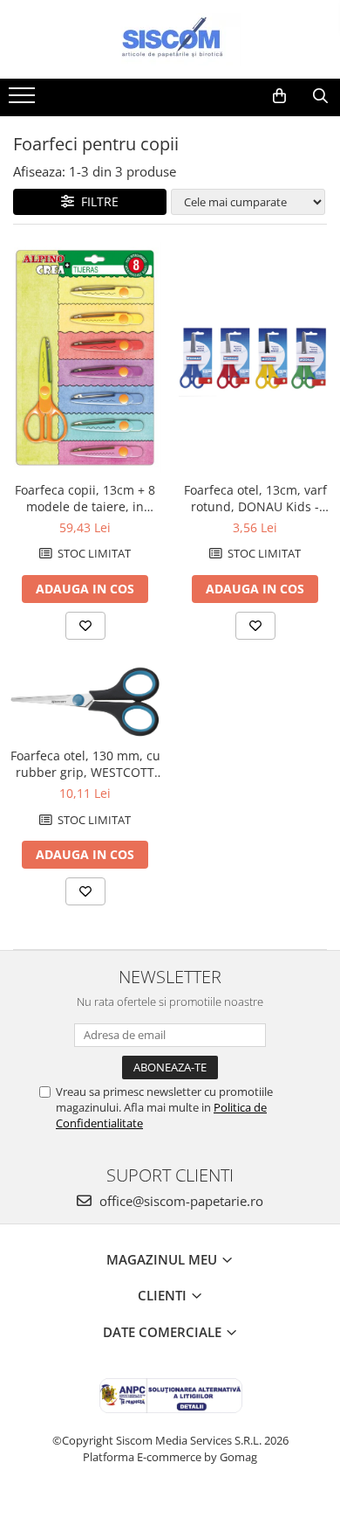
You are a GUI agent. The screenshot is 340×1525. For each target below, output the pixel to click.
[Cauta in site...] (320, 96)
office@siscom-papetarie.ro (179, 1201)
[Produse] (24, 100)
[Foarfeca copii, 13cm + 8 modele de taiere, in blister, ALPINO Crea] (85, 357)
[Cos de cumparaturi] (279, 96)
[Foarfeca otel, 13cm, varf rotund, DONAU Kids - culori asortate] (255, 357)
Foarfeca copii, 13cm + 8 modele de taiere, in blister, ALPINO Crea (85, 498)
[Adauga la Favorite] (85, 626)
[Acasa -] (170, 39)
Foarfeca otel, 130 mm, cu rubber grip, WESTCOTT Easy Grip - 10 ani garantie (85, 763)
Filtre (96, 201)
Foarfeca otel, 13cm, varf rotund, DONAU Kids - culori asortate (255, 498)
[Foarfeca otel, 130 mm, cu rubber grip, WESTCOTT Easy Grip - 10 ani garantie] (85, 702)
